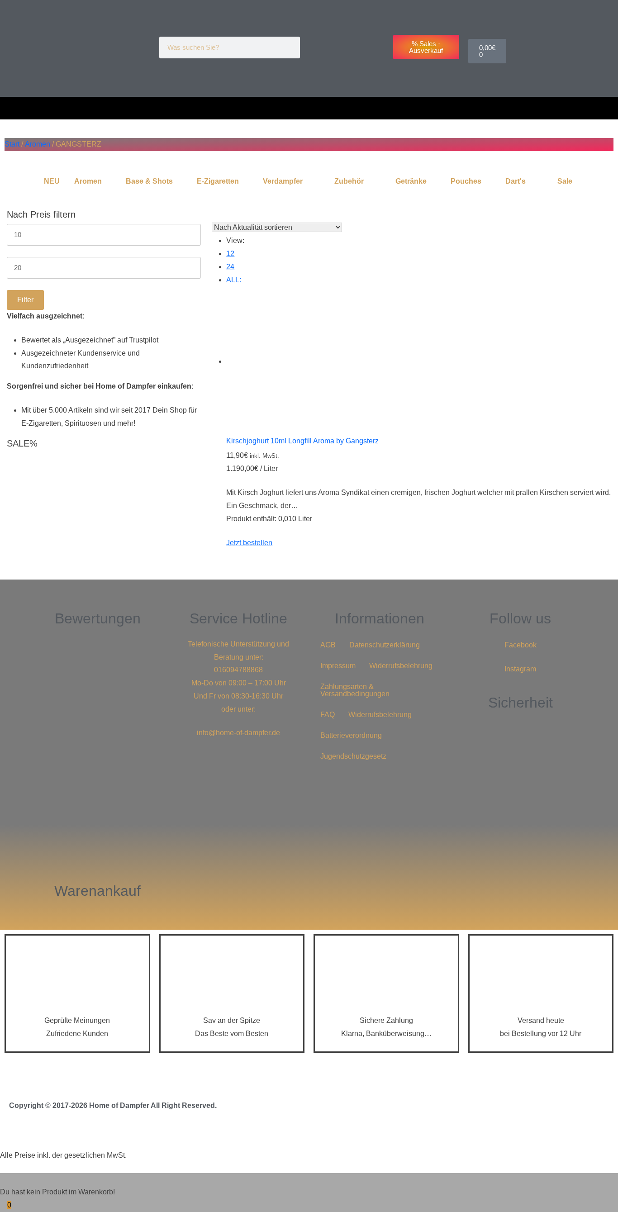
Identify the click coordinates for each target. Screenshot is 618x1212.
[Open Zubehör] (369, 181)
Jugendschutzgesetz (353, 756)
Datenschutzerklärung (384, 645)
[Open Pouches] (487, 181)
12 (230, 253)
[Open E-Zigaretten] (244, 181)
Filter (25, 300)
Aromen (37, 144)
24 (230, 267)
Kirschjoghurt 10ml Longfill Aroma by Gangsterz (302, 441)
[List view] (220, 215)
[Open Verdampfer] (308, 181)
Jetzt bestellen (249, 543)
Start (12, 144)
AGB (328, 645)
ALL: (233, 280)
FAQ (327, 714)
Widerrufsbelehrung (401, 666)
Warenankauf (97, 891)
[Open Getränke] (432, 181)
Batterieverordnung (351, 735)
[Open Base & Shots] (178, 181)
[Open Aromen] (107, 181)
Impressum (338, 666)
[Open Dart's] (531, 181)
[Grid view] (214, 215)
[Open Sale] (578, 181)
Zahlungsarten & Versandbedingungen (355, 690)
